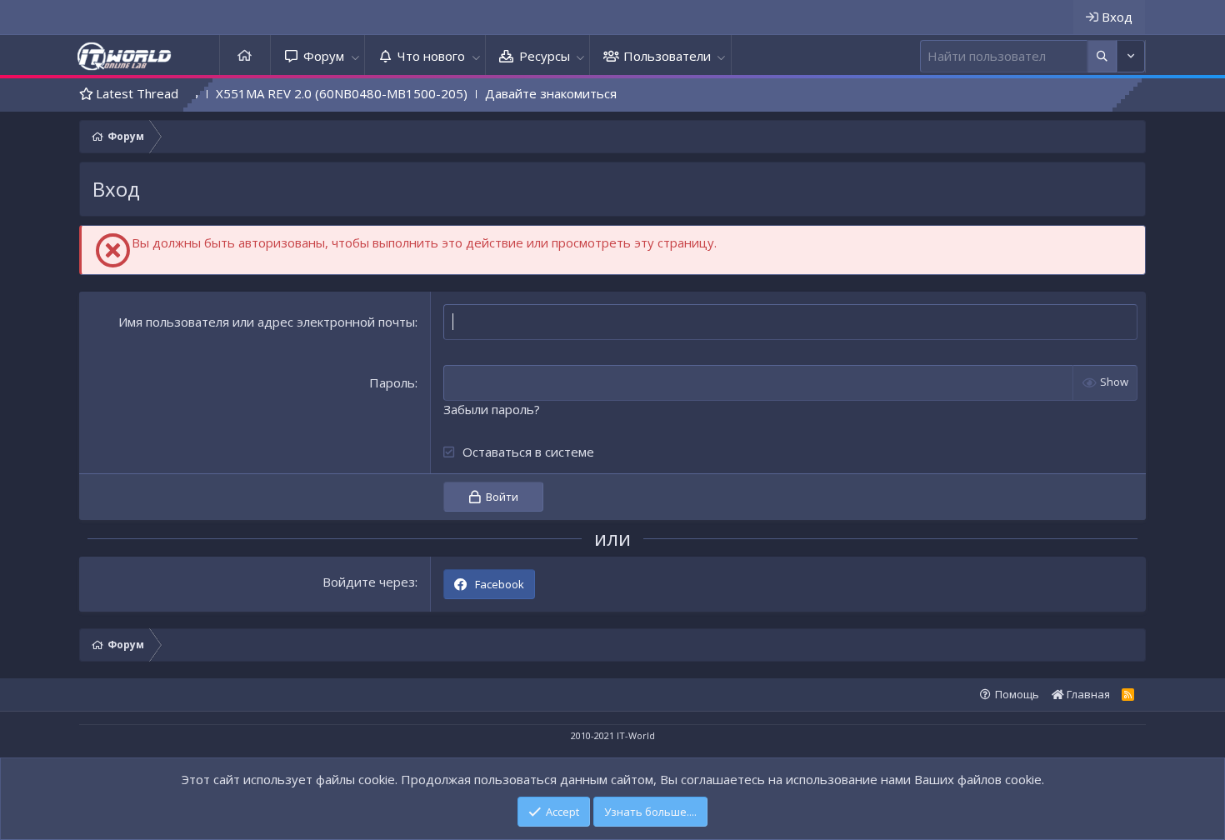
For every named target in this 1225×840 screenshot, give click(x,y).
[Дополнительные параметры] (1102, 56)
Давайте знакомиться (531, 93)
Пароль (392, 382)
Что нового (431, 56)
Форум (323, 56)
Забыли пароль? (491, 409)
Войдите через (368, 581)
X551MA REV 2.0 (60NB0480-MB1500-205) (322, 93)
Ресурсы (544, 56)
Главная (245, 56)
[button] (355, 56)
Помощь (1017, 694)
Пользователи (667, 56)
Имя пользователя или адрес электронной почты (266, 321)
